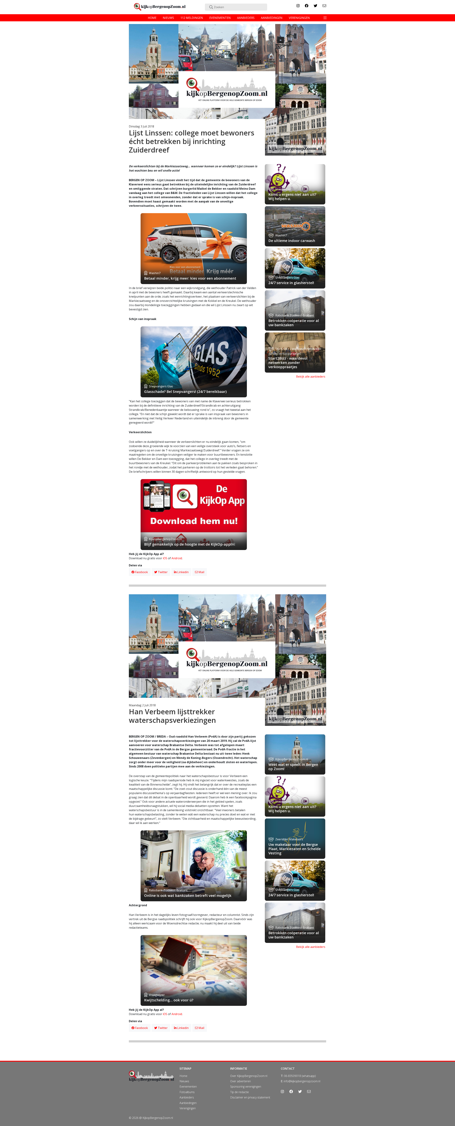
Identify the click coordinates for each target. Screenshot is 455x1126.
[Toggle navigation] (325, 18)
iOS (165, 558)
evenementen (220, 18)
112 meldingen (191, 18)
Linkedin (182, 572)
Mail (201, 572)
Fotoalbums (187, 1092)
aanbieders (246, 18)
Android (177, 558)
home (152, 18)
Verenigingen (188, 1108)
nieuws (168, 18)
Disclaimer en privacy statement (250, 1097)
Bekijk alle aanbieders (310, 376)
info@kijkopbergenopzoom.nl (302, 1081)
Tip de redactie (239, 1092)
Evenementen (188, 1086)
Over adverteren (240, 1081)
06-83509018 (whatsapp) (300, 1076)
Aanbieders (187, 1097)
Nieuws (184, 1081)
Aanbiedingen (188, 1103)
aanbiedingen (271, 18)
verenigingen (299, 18)
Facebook (141, 572)
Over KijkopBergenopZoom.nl (248, 1076)
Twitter (162, 572)
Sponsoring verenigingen (245, 1086)
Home (183, 1076)
